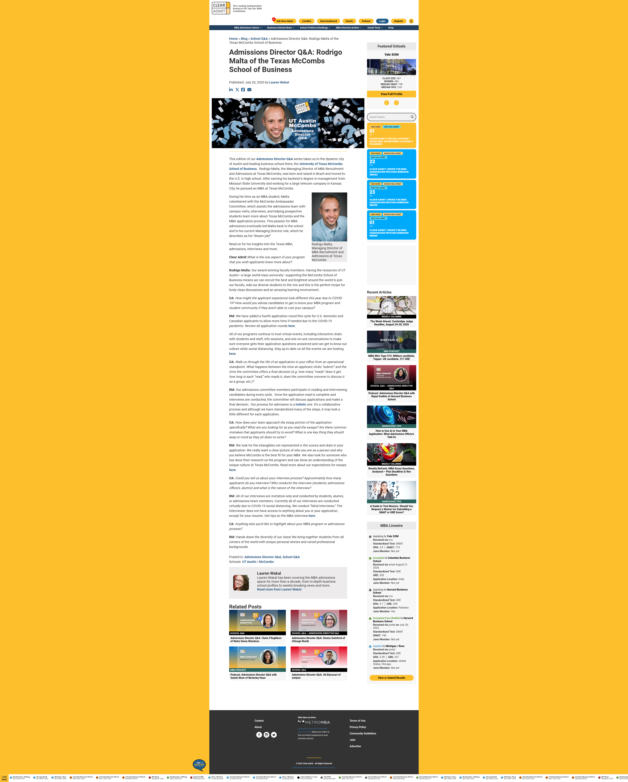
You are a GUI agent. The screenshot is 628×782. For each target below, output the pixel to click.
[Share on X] (237, 90)
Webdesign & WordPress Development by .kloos (314, 767)
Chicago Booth (27, 777)
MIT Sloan (141, 777)
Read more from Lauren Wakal (279, 589)
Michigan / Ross (46, 777)
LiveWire (4, 778)
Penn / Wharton (202, 777)
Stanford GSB (184, 777)
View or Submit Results (391, 677)
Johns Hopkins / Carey (294, 777)
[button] (386, 103)
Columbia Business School (68, 777)
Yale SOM (312, 777)
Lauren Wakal (279, 82)
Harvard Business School (363, 777)
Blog (244, 39)
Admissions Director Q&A (274, 159)
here (291, 326)
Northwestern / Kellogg (163, 777)
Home (233, 39)
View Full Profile (391, 94)
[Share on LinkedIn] (231, 90)
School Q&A (259, 39)
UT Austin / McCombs (258, 562)
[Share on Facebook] (243, 90)
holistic (301, 404)
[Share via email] (249, 90)
